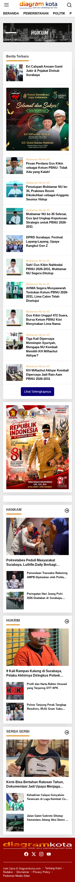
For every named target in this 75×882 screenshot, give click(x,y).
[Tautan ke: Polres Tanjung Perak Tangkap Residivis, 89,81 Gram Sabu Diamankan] (15, 711)
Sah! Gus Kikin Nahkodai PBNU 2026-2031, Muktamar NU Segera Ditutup (46, 269)
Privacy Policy (41, 872)
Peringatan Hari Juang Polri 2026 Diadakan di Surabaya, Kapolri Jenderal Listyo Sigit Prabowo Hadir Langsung (45, 596)
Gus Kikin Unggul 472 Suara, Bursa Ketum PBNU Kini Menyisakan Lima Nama (47, 319)
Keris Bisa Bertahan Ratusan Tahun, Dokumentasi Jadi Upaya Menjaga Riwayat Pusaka (35, 784)
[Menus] (6, 5)
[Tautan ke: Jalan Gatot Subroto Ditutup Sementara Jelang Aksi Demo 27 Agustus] (15, 822)
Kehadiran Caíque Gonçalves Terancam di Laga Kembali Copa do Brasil (48, 797)
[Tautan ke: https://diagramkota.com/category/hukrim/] (66, 621)
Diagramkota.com (29, 868)
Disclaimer (22, 872)
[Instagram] (41, 854)
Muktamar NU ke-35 (38, 159)
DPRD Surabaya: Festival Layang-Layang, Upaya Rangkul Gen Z (44, 241)
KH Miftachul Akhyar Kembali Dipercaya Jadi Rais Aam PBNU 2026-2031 (47, 374)
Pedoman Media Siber (16, 875)
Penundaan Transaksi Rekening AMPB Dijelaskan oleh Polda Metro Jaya (47, 575)
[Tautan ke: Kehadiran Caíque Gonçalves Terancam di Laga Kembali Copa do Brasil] (15, 801)
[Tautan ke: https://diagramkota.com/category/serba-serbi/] (66, 732)
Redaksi (8, 872)
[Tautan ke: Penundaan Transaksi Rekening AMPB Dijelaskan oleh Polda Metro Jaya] (15, 579)
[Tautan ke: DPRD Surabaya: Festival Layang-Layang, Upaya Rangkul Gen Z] (14, 243)
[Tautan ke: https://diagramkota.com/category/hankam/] (66, 510)
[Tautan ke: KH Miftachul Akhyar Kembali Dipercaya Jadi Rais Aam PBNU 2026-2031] (14, 372)
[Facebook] (26, 854)
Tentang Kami (53, 868)
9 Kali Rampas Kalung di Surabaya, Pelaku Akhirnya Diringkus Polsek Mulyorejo (34, 673)
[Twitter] (33, 854)
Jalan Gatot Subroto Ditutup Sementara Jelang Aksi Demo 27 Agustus (48, 818)
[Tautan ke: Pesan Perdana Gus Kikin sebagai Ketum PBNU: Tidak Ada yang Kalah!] (14, 165)
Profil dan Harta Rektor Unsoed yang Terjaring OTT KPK (47, 686)
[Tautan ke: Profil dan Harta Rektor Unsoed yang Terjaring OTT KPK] (15, 690)
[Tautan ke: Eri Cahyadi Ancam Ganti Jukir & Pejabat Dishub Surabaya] (14, 72)
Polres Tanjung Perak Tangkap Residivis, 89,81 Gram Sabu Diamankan (46, 707)
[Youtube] (48, 854)
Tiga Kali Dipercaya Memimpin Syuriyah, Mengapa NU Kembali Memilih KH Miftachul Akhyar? (42, 347)
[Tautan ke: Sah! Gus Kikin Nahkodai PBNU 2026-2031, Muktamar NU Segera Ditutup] (14, 266)
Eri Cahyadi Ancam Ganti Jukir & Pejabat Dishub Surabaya (44, 71)
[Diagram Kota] (38, 4)
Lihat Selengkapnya (37, 391)
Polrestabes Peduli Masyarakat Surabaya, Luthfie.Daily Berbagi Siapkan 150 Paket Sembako (31, 562)
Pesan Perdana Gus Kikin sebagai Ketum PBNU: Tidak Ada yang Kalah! (46, 168)
